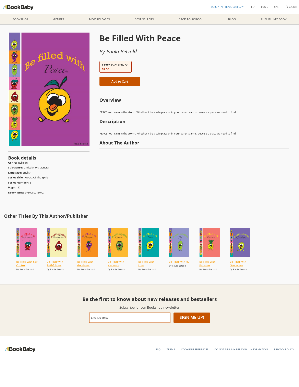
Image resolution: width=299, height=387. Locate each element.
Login (264, 6)
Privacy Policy (284, 349)
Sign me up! (192, 317)
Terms (171, 349)
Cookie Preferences (194, 349)
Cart (277, 6)
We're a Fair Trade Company (227, 6)
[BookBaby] (22, 7)
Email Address (99, 317)
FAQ (157, 349)
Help (252, 6)
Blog (232, 19)
